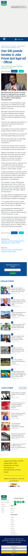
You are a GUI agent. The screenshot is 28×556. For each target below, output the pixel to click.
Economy (13, 530)
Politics (12, 517)
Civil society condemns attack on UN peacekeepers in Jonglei (18, 361)
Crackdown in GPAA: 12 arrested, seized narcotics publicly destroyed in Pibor (17, 349)
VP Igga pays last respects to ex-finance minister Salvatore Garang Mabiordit (18, 445)
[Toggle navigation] (4, 39)
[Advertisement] (14, 23)
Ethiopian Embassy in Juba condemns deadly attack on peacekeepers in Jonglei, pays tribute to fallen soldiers (18, 374)
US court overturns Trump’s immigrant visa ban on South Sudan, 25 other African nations (18, 302)
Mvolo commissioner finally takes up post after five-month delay (18, 415)
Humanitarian (14, 534)
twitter (21, 71)
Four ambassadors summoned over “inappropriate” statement (17, 425)
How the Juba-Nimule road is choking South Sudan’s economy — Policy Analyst (18, 314)
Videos (12, 526)
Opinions (13, 521)
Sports (12, 519)
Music (12, 522)
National (13, 508)
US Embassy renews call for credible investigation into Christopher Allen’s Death (18, 326)
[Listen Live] (16, 39)
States (12, 510)
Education (13, 532)
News (15, 46)
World (12, 512)
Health (12, 528)
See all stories (22, 388)
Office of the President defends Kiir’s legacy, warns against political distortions (18, 289)
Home (8, 46)
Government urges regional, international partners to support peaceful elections (18, 435)
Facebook (14, 71)
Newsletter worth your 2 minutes (13, 265)
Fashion (12, 524)
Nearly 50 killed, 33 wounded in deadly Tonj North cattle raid (18, 394)
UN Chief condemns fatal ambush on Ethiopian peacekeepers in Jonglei (17, 337)
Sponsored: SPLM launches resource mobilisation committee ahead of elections (18, 405)
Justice (11, 46)
